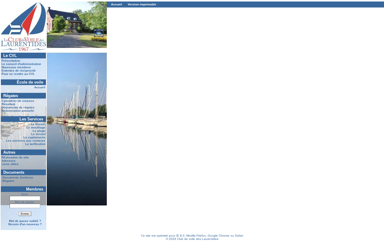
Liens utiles (10, 164)
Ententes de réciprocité (19, 70)
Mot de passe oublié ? (25, 221)
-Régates (8, 180)
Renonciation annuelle (18, 110)
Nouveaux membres (16, 67)
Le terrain (38, 134)
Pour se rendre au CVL (18, 73)
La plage (39, 130)
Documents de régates (18, 107)
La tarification (35, 144)
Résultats (8, 104)
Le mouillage (35, 127)
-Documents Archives (17, 177)
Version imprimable (142, 4)
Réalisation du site (15, 157)
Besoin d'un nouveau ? (25, 224)
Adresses (9, 160)
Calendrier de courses (18, 100)
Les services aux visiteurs (25, 140)
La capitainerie (34, 137)
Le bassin (38, 124)
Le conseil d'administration (21, 64)
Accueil (39, 87)
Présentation (11, 60)
